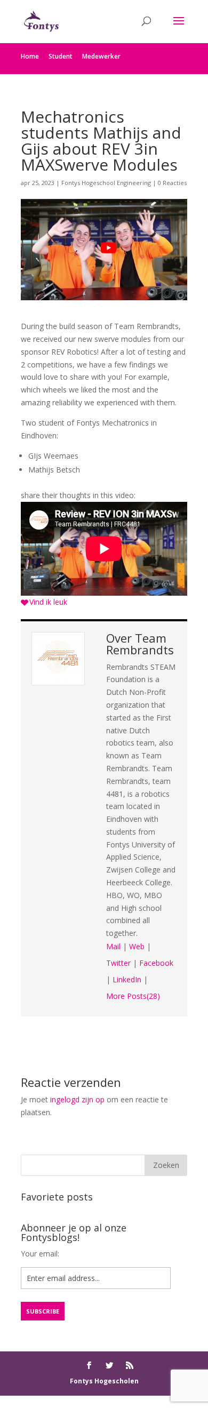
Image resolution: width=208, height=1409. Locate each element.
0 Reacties (172, 183)
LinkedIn (127, 979)
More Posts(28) (133, 996)
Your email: (40, 1253)
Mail (113, 946)
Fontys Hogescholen (104, 1381)
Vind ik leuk (48, 602)
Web (137, 946)
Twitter (118, 963)
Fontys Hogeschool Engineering (106, 183)
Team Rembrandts (140, 644)
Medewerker (101, 56)
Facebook (156, 963)
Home (30, 56)
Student (61, 56)
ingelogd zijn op (77, 1099)
